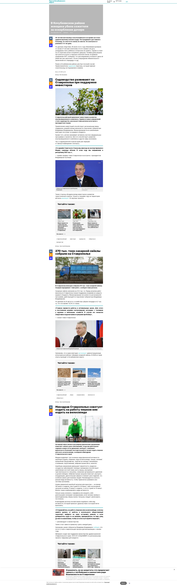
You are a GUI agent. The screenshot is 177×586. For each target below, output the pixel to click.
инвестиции (73, 239)
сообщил (96, 527)
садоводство (82, 239)
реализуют (65, 198)
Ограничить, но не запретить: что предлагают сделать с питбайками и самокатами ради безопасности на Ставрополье (87, 572)
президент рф (59, 242)
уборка (71, 394)
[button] (58, 572)
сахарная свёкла (80, 394)
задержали (72, 66)
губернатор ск (92, 239)
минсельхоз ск (91, 394)
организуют (82, 353)
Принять (123, 583)
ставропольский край (61, 239)
